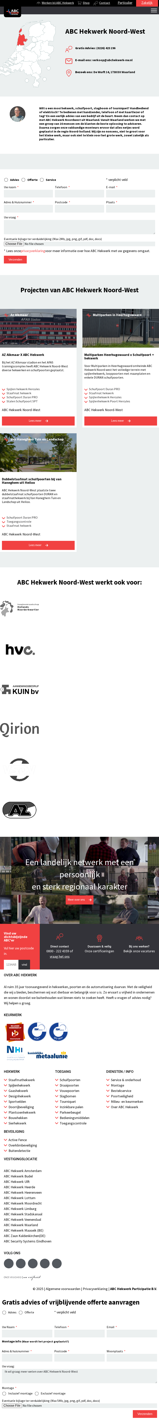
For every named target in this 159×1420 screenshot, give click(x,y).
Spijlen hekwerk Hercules (23, 389)
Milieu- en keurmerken (127, 1101)
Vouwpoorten (69, 1090)
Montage (117, 1085)
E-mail (111, 187)
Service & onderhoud (126, 1080)
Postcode (61, 202)
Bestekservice (121, 1090)
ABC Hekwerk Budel (18, 1176)
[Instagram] (33, 1263)
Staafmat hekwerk (19, 393)
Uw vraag (10, 217)
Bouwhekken (18, 1118)
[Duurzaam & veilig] (99, 938)
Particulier (125, 2)
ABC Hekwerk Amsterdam (23, 1171)
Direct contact (59, 946)
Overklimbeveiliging (23, 1145)
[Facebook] (9, 1263)
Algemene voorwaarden (63, 1289)
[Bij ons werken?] (139, 938)
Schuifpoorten (70, 1080)
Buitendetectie (19, 1150)
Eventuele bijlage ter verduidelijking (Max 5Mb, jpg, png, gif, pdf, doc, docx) (51, 1401)
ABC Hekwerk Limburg (20, 1208)
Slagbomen (68, 1096)
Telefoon (61, 187)
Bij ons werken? (139, 946)
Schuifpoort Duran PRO (22, 397)
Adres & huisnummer (16, 1351)
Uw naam (10, 187)
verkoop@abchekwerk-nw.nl (104, 60)
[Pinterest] (57, 1263)
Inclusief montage (20, 1393)
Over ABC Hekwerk (124, 1107)
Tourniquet (68, 1101)
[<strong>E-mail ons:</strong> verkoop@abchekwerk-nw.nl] (68, 61)
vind (24, 964)
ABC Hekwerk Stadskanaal (23, 1214)
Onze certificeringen (99, 951)
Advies (12, 1312)
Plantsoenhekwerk (22, 1112)
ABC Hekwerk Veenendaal (22, 1219)
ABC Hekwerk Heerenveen (23, 1192)
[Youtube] (21, 1263)
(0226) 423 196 (95, 48)
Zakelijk (147, 2)
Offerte (29, 1312)
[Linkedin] (45, 1263)
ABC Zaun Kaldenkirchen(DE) (24, 1236)
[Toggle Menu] (154, 10)
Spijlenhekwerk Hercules (105, 397)
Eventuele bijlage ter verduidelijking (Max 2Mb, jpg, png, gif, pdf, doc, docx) (53, 239)
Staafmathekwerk (22, 1080)
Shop (86, 3)
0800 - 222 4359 (57, 951)
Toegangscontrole (19, 521)
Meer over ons (76, 899)
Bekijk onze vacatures (139, 951)
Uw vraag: (8, 1366)
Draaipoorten (69, 1085)
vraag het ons (60, 956)
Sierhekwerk (17, 1123)
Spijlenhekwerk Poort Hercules (109, 401)
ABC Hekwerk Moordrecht (23, 1203)
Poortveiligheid (122, 1096)
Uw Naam (8, 1327)
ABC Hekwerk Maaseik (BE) (23, 1230)
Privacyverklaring (95, 1289)
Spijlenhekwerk (19, 1085)
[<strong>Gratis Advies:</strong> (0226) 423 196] (68, 49)
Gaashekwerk (18, 1090)
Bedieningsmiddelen (74, 1118)
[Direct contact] (59, 938)
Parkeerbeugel (70, 1112)
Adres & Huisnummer (18, 202)
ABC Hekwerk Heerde (19, 1187)
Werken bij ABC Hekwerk (58, 3)
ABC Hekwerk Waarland (21, 1225)
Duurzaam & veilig (99, 946)
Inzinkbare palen (71, 1107)
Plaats (110, 202)
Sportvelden (17, 1101)
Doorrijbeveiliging (21, 1107)
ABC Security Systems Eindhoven (27, 1241)
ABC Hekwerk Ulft (17, 1181)
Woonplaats (115, 1351)
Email (111, 1327)
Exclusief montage (53, 1393)
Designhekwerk (20, 1096)
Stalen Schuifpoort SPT (22, 401)
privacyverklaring (33, 251)
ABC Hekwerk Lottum (19, 1198)
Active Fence (18, 1140)
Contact (104, 3)
